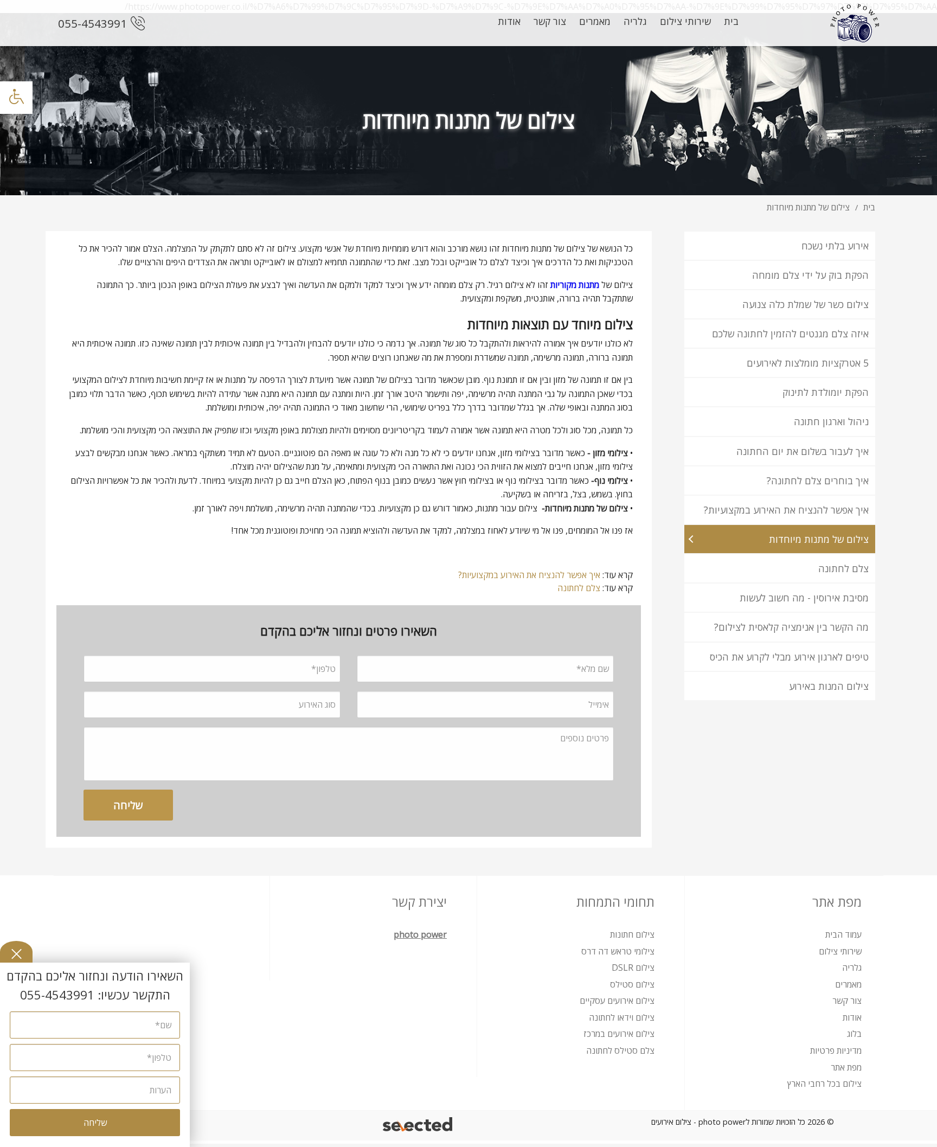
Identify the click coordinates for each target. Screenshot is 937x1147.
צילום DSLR (633, 967)
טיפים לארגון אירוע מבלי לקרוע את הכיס (789, 656)
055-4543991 (92, 23)
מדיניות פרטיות (836, 1050)
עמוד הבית (843, 934)
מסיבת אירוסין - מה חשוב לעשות (804, 597)
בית (731, 21)
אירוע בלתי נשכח (835, 245)
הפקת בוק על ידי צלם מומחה (810, 274)
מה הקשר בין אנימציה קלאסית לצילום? (791, 626)
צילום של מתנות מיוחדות (819, 539)
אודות (509, 21)
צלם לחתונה (843, 568)
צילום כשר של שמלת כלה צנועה (805, 304)
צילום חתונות (632, 934)
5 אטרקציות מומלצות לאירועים (808, 362)
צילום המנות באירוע (829, 686)
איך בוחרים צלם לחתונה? (818, 480)
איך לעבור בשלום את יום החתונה (802, 451)
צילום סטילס (632, 984)
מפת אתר (846, 1067)
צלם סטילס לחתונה (620, 1050)
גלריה (635, 21)
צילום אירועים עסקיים (617, 1001)
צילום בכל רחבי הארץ (824, 1084)
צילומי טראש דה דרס (617, 951)
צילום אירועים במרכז (618, 1034)
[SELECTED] (418, 1125)
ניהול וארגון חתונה (831, 421)
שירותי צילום (685, 21)
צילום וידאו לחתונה (621, 1017)
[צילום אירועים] (854, 23)
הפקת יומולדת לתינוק (825, 392)
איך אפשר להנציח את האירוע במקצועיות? (786, 509)
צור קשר (550, 21)
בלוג (854, 1034)
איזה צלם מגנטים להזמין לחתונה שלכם (790, 333)
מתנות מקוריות (574, 285)
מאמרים (595, 21)
